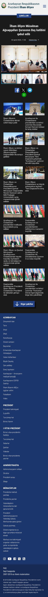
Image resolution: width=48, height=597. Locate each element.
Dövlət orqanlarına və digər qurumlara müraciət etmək (12, 533)
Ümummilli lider (9, 321)
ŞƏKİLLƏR (24, 16)
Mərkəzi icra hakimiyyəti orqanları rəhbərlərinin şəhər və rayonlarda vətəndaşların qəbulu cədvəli (12, 545)
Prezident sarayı (9, 477)
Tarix (5, 325)
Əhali (5, 334)
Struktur (6, 473)
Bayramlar (7, 346)
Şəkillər (6, 447)
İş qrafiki (6, 413)
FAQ (5, 568)
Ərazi (5, 330)
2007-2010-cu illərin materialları (16, 574)
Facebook (14, 559)
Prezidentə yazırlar (10, 499)
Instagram (4, 559)
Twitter (19, 559)
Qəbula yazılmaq (9, 526)
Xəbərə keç (33, 40)
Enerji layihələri (8, 369)
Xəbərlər (6, 443)
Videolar (6, 451)
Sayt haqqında (9, 571)
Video (5, 398)
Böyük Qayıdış (8, 361)
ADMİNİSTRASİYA (11, 465)
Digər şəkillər (27, 304)
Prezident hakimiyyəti (11, 409)
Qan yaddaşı (7, 365)
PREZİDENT (8, 405)
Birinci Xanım (8, 421)
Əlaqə (5, 481)
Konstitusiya (7, 338)
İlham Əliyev (27, 7)
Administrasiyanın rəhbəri (12, 469)
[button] (44, 59)
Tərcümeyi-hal (8, 417)
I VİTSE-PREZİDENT (11, 428)
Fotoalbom (7, 394)
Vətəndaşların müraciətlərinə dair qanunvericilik (10, 506)
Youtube (9, 559)
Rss (24, 559)
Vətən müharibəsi (9, 357)
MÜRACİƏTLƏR (9, 488)
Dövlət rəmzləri (8, 342)
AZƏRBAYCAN (9, 317)
